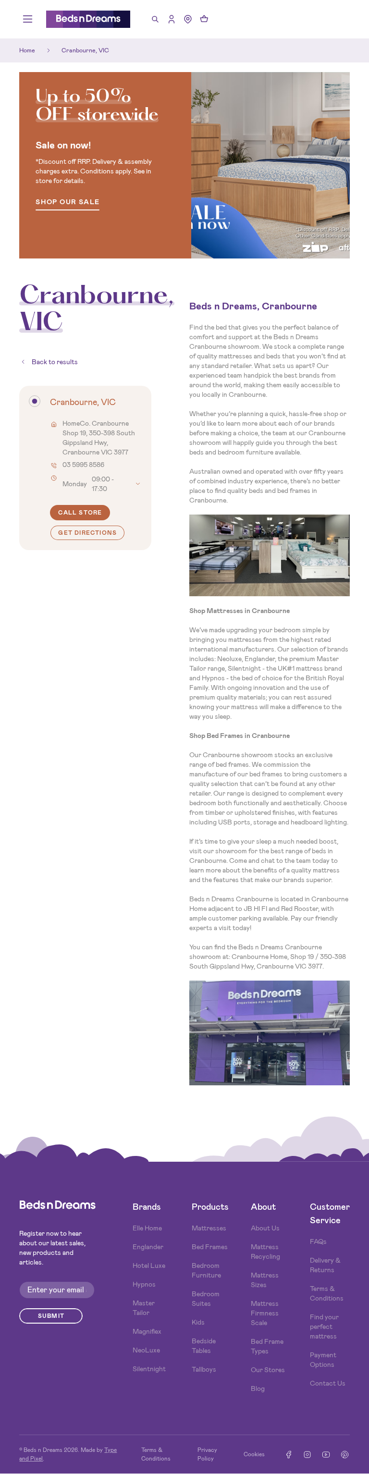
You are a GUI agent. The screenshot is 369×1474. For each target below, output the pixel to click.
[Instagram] (307, 1454)
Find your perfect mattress (324, 1326)
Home (27, 50)
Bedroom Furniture (206, 1270)
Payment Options (323, 1360)
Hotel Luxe (149, 1265)
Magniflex (147, 1331)
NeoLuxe (146, 1350)
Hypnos (144, 1284)
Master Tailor (144, 1308)
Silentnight (149, 1368)
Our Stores (268, 1369)
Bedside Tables (204, 1346)
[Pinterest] (344, 1454)
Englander (148, 1246)
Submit (51, 1316)
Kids (198, 1322)
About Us (265, 1228)
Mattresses (209, 1228)
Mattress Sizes (265, 1280)
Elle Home (147, 1228)
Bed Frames (210, 1246)
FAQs (318, 1241)
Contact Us (327, 1383)
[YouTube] (326, 1454)
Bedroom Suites (206, 1299)
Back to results (55, 361)
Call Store (80, 512)
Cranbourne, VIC (85, 50)
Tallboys (204, 1369)
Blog (258, 1388)
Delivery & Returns (325, 1265)
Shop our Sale (67, 202)
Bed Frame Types (267, 1346)
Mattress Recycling (265, 1251)
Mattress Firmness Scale (265, 1313)
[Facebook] (288, 1454)
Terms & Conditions (327, 1293)
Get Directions (87, 533)
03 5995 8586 (83, 464)
